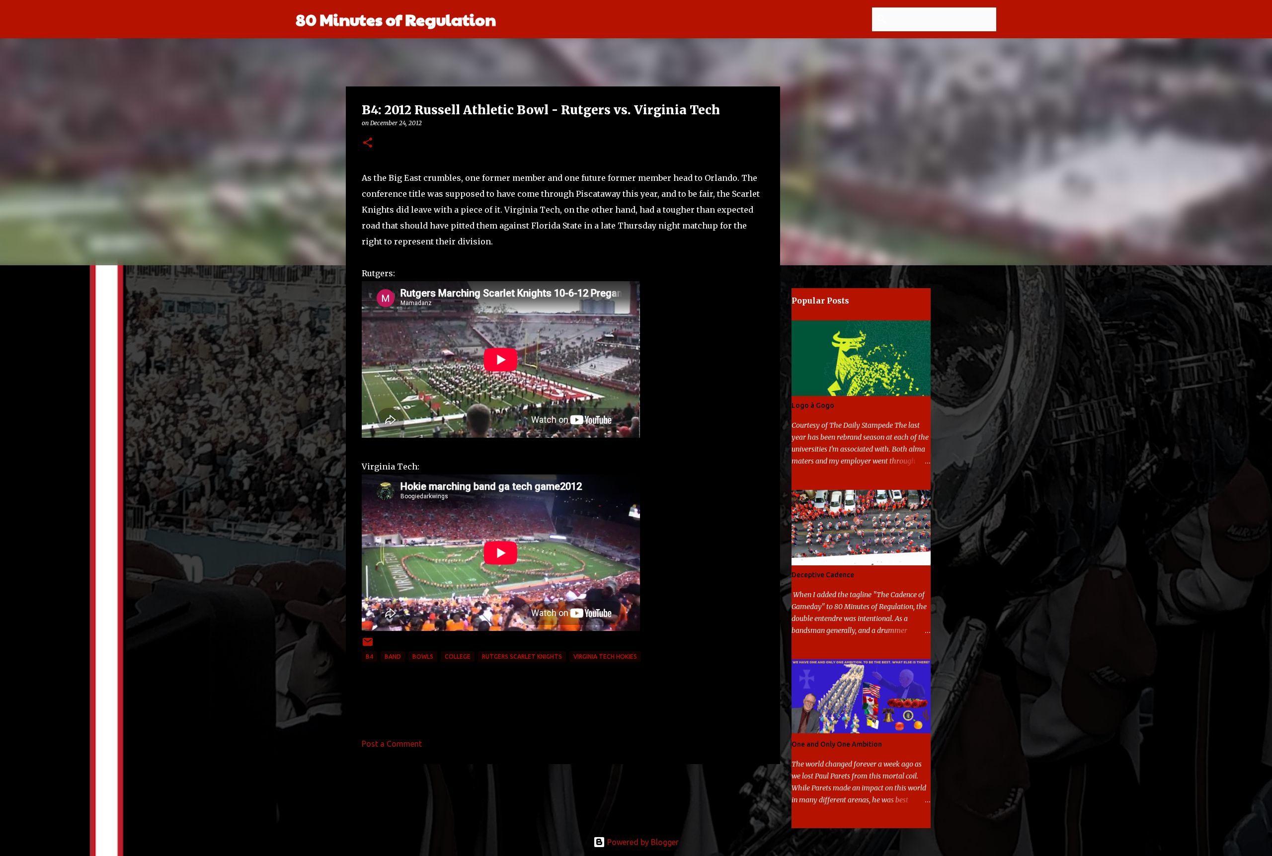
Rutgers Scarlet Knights (522, 656)
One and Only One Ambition (837, 744)
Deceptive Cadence (823, 575)
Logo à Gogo (813, 405)
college (458, 656)
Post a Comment (392, 743)
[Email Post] (368, 645)
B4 (369, 656)
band (393, 656)
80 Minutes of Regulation (396, 19)
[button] (368, 143)
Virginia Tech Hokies (605, 656)
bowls (422, 656)
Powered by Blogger (642, 842)
